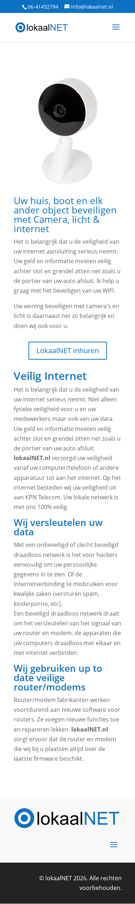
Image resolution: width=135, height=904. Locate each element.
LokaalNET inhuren (67, 350)
